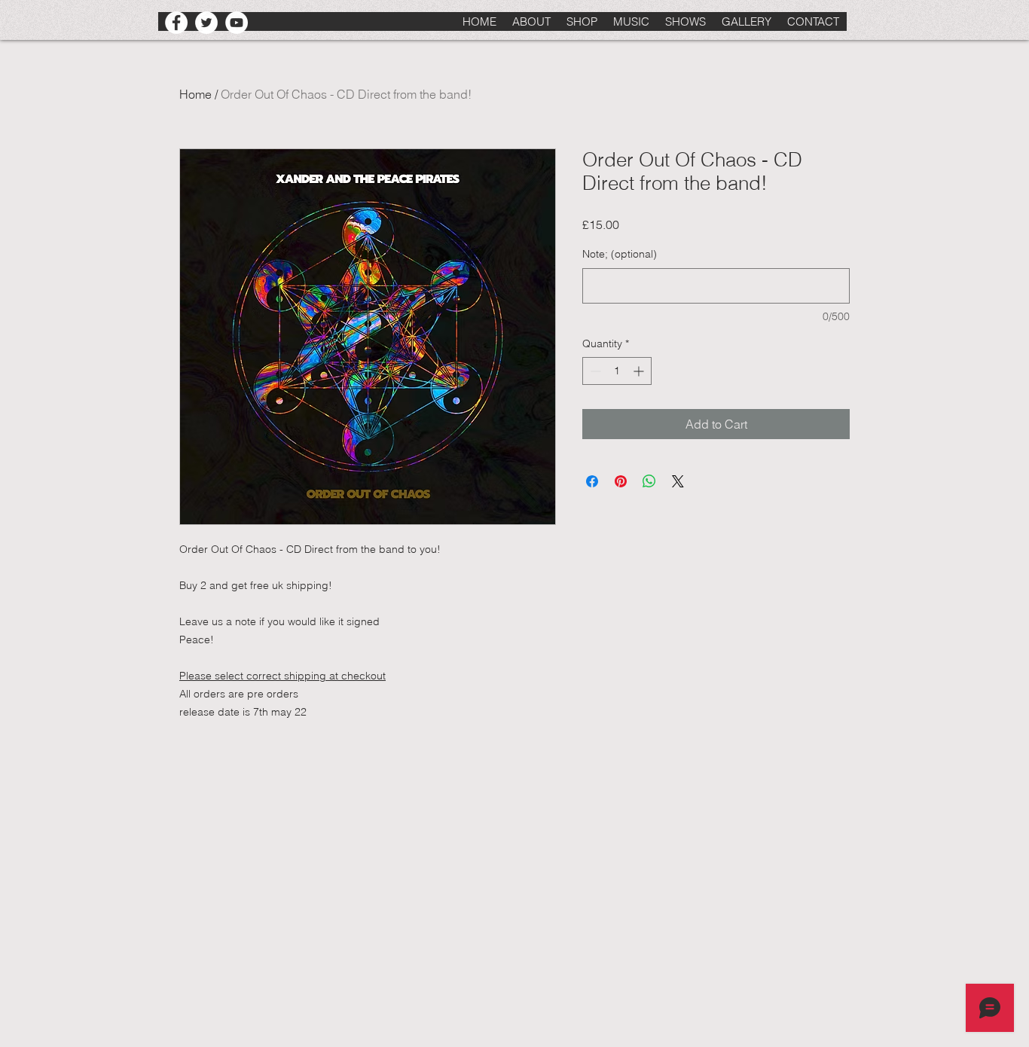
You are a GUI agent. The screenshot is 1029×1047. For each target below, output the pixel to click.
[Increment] (640, 371)
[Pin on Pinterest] (621, 481)
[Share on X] (678, 481)
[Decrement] (594, 371)
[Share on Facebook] (592, 481)
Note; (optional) (619, 254)
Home (195, 94)
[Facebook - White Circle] (176, 22)
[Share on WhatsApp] (649, 481)
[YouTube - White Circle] (236, 22)
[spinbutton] (617, 371)
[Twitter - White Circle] (206, 22)
